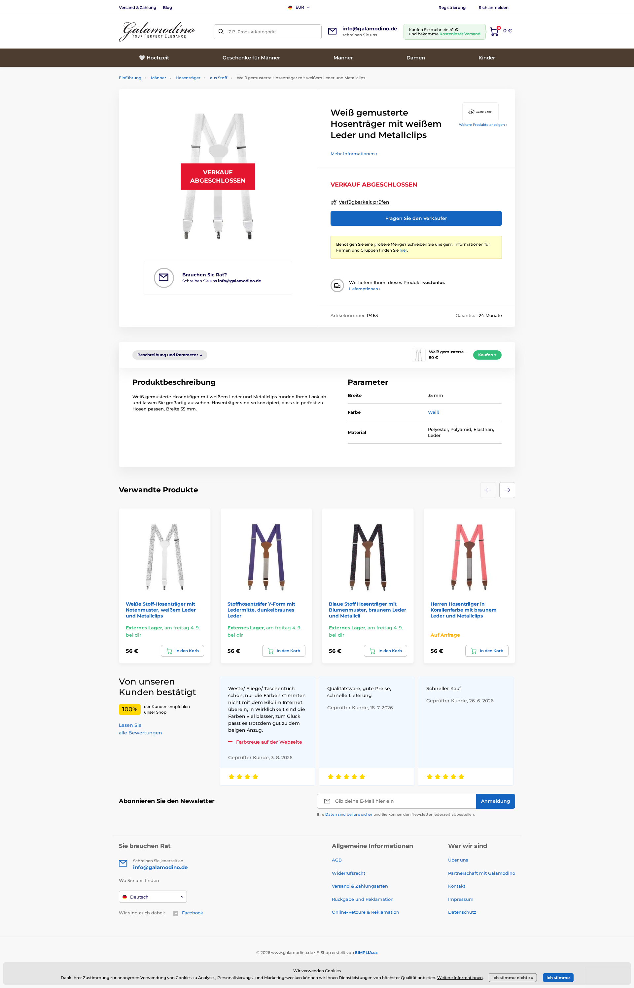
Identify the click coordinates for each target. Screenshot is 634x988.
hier (403, 250)
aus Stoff (218, 77)
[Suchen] (221, 31)
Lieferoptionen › (364, 288)
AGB (337, 860)
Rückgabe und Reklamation (363, 899)
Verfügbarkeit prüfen (364, 202)
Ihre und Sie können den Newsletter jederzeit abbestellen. (396, 814)
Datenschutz (462, 912)
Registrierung (452, 7)
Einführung (130, 77)
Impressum (461, 899)
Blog (167, 7)
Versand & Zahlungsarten (360, 886)
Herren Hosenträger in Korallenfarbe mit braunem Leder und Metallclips (464, 610)
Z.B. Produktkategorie (252, 31)
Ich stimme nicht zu (512, 977)
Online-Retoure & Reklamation (365, 912)
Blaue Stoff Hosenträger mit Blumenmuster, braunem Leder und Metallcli (367, 610)
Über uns (458, 860)
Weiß (434, 412)
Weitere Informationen (460, 977)
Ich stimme (558, 977)
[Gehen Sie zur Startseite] (157, 32)
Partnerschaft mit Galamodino (481, 873)
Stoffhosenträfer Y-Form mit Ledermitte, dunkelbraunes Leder (261, 610)
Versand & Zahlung (137, 7)
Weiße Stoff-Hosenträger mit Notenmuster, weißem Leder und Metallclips (161, 610)
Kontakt (456, 886)
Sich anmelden (494, 7)
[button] (507, 490)
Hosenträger (188, 77)
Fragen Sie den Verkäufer (416, 218)
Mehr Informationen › (354, 153)
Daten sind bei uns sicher (348, 814)
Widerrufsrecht (348, 873)
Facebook (192, 912)
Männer (158, 77)
